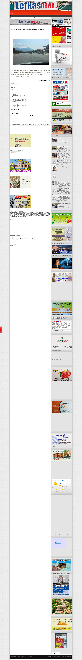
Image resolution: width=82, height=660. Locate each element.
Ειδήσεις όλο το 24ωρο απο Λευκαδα (17, 238)
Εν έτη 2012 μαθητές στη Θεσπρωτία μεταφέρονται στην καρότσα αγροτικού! (28, 30)
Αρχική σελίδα (14, 13)
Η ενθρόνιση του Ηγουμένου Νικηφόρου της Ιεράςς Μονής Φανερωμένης (20, 106)
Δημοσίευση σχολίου (14, 113)
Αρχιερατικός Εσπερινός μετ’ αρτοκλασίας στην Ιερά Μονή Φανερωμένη (19, 103)
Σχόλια (13, 154)
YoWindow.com (54, 554)
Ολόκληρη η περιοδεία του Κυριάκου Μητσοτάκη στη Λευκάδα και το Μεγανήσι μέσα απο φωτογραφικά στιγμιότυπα (19, 96)
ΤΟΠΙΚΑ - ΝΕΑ (22, 13)
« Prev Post (14, 115)
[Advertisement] (61, 291)
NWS (65, 554)
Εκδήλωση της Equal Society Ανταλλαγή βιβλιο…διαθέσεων (62, 147)
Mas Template (29, 656)
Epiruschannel (44, 80)
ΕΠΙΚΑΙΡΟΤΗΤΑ (17, 109)
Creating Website (17, 656)
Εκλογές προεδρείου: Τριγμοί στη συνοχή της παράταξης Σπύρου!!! (63, 154)
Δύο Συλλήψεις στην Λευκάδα (62, 196)
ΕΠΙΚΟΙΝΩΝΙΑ (52, 13)
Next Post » (47, 115)
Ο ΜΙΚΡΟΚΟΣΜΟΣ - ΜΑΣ (32, 13)
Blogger (68, 534)
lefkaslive (13, 237)
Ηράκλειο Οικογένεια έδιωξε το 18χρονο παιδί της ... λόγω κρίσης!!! (63, 182)
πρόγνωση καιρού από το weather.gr (61, 491)
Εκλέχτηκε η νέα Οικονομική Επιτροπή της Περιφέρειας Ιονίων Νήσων (64, 167)
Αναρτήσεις (14, 152)
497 (12, 89)
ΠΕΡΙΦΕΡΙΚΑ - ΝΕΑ (43, 13)
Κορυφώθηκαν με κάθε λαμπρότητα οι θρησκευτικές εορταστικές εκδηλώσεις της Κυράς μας (20, 100)
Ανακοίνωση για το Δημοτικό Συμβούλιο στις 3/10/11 (62, 174)
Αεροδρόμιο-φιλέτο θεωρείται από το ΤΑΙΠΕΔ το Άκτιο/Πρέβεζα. (63, 139)
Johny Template (24, 656)
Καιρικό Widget (59, 543)
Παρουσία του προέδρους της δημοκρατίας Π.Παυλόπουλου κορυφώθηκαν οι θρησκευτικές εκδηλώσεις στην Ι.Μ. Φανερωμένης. (19, 92)
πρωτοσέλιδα (55, 652)
